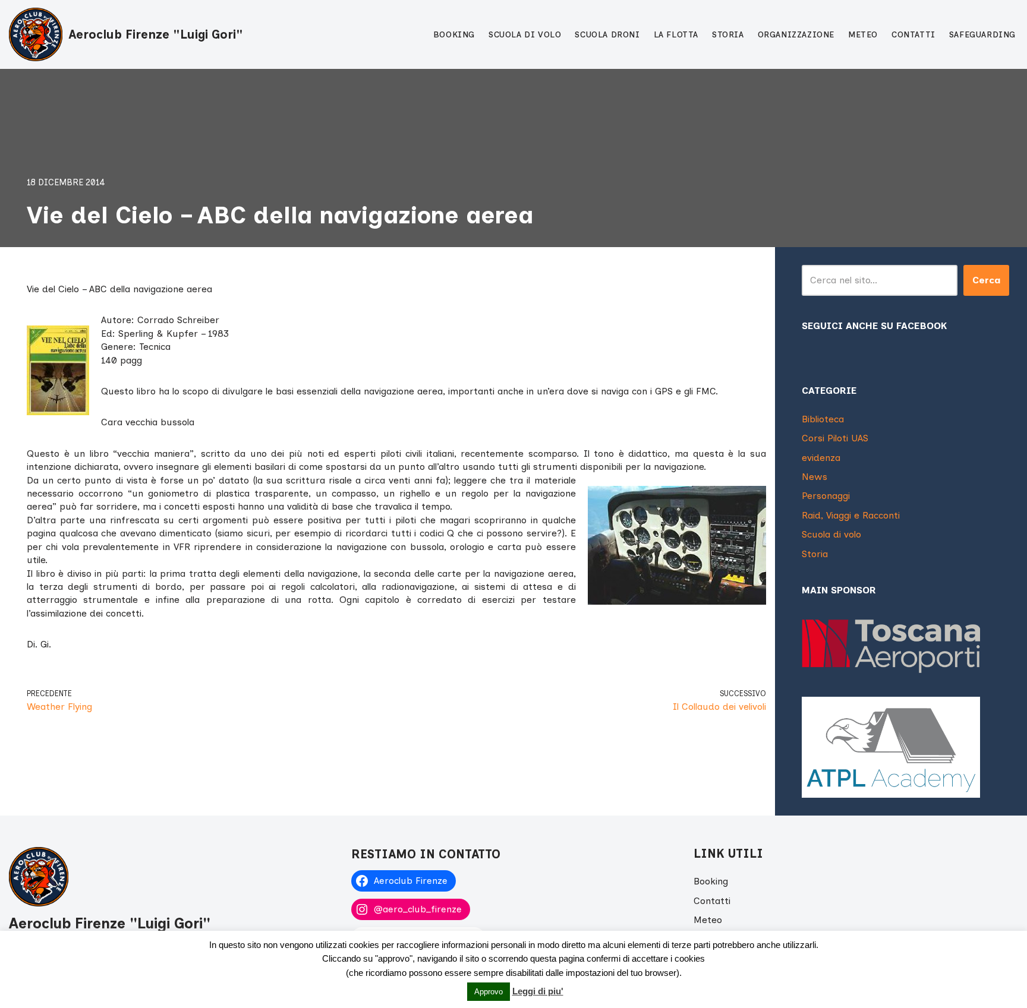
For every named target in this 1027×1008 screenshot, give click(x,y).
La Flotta (676, 35)
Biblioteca (823, 419)
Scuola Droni (607, 35)
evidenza (821, 457)
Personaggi (826, 495)
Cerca (986, 280)
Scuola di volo (525, 35)
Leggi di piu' (537, 991)
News (814, 476)
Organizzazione (796, 35)
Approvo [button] (488, 991)
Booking (454, 35)
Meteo (863, 35)
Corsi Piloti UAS (835, 438)
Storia (728, 35)
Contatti (913, 35)
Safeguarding (982, 35)
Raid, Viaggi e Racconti (851, 515)
